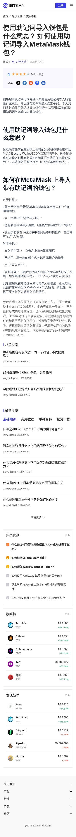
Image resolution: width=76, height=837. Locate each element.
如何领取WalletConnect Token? (32, 566)
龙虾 (18, 675)
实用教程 (31, 16)
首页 (5, 16)
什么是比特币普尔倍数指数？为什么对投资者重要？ (40, 546)
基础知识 (9, 419)
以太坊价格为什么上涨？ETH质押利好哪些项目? (38, 587)
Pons (19, 704)
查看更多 (36, 517)
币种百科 (45, 419)
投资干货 (63, 419)
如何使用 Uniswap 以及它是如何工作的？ (37, 575)
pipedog (21, 743)
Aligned (20, 730)
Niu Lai (20, 756)
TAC (18, 662)
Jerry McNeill (19, 61)
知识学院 (17, 16)
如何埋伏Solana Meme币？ (29, 558)
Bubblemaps (24, 649)
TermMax (22, 623)
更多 (67, 535)
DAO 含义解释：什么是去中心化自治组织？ (38, 598)
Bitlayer (20, 636)
